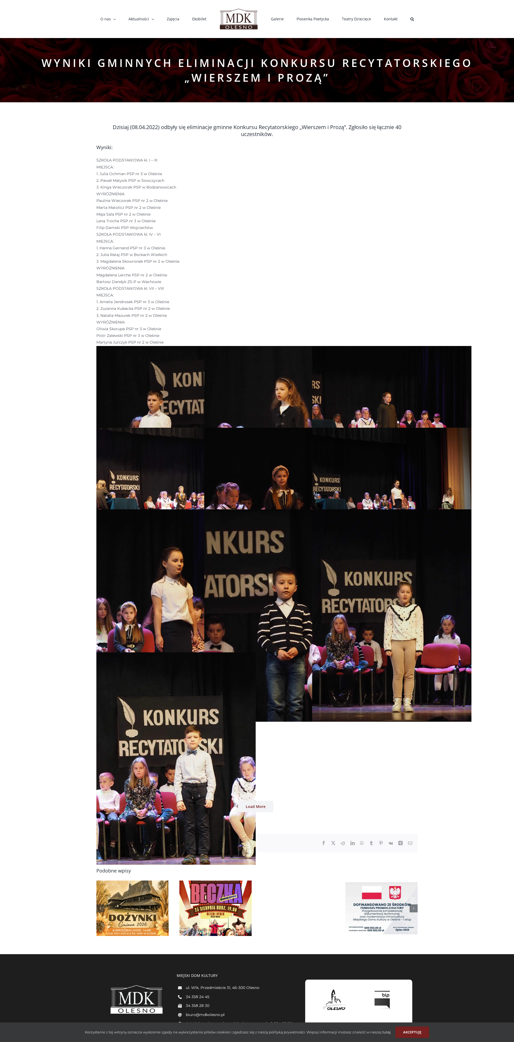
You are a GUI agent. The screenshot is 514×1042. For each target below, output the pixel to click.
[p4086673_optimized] (176, 512)
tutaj (386, 1032)
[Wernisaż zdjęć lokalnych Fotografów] (391, 908)
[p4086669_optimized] (391, 430)
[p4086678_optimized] (391, 512)
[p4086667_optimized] (284, 430)
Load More (256, 806)
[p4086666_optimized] (176, 430)
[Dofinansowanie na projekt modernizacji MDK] (308, 908)
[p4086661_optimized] (284, 349)
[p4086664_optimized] (391, 349)
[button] (381, 19)
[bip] (383, 989)
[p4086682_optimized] (176, 655)
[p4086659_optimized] (176, 349)
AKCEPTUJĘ (412, 1032)
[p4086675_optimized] (284, 512)
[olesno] (335, 989)
